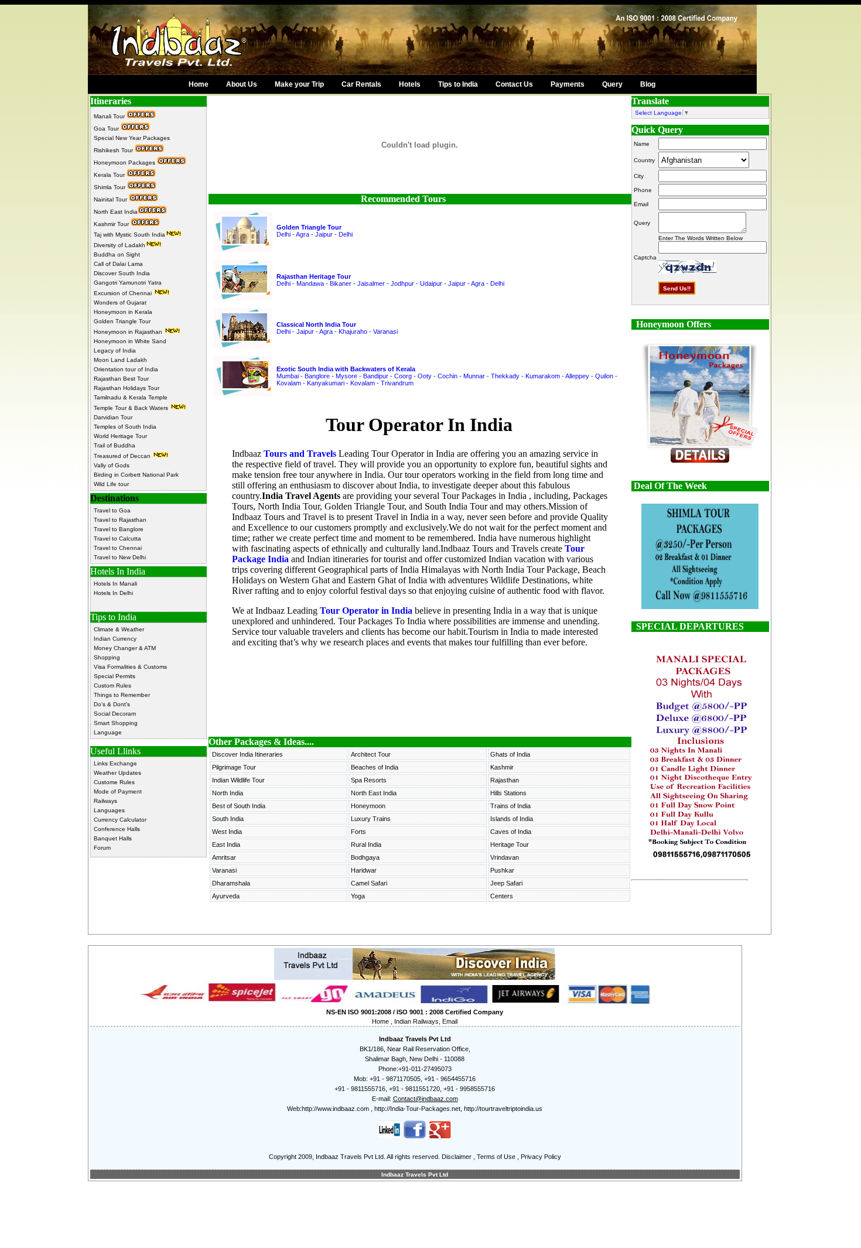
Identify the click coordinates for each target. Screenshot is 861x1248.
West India (227, 831)
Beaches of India (374, 767)
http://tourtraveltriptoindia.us (503, 1108)
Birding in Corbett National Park (136, 474)
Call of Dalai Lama (118, 264)
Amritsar (224, 857)
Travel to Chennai (118, 548)
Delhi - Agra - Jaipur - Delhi (314, 234)
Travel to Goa (112, 510)
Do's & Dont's (112, 704)
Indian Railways (416, 1021)
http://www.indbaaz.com (335, 1108)
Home (199, 84)
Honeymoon (368, 805)
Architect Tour (371, 754)
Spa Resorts (369, 780)
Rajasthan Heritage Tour (313, 276)
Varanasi (224, 870)
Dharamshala (231, 883)
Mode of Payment (118, 791)
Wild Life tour (111, 484)
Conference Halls (117, 829)
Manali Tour (110, 116)
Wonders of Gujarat (120, 302)
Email (449, 1021)
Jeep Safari (506, 883)
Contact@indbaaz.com (425, 1098)
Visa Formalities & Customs (130, 667)
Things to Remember (122, 695)
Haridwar (364, 870)
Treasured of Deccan (123, 456)
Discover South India (122, 273)
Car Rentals (361, 84)
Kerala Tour (110, 175)
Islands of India (511, 818)
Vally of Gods (111, 465)
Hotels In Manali (115, 583)
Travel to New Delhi (120, 557)
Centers (501, 896)
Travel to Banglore (119, 529)
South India (228, 818)
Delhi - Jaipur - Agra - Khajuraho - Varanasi (337, 331)
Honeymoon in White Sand (130, 341)
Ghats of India (510, 754)
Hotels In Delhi (113, 593)
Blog (647, 84)
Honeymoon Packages (125, 162)
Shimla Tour (110, 187)
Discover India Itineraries (247, 754)
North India (227, 792)
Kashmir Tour (112, 224)
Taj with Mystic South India (129, 234)
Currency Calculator (120, 819)
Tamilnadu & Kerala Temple (131, 397)
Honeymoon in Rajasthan (129, 332)
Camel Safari (369, 883)
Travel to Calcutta (117, 538)
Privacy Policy (541, 1156)
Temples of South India (125, 426)
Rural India (366, 844)
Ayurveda (226, 896)
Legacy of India (115, 350)
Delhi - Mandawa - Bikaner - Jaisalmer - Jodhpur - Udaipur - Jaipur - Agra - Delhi (390, 283)
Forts (358, 831)
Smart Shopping (116, 723)
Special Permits (114, 676)
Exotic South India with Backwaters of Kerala (345, 368)
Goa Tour (107, 128)
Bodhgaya (365, 857)
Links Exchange (115, 763)
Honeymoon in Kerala (123, 312)
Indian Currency (115, 638)
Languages (109, 810)
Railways (105, 801)
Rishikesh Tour (114, 150)
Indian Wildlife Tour (238, 780)
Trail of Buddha (114, 445)
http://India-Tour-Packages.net (417, 1108)
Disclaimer (457, 1156)
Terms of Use (496, 1156)
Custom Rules (112, 685)
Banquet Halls (113, 838)
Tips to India (458, 84)
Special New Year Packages (132, 138)
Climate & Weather (119, 629)
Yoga (358, 896)
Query (612, 84)
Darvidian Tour (113, 417)
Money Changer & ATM (125, 648)
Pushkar (502, 870)
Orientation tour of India (126, 369)
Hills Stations (508, 792)
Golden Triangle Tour (122, 321)
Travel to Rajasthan (120, 520)
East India (226, 844)
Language (108, 732)
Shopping (107, 657)
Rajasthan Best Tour (121, 378)
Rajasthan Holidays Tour (126, 388)
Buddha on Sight (117, 254)
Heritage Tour (509, 844)
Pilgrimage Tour (234, 767)
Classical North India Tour (316, 324)
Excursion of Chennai (123, 293)
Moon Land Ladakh (120, 360)
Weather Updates (117, 773)
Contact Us (514, 84)
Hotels (410, 84)
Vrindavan (504, 857)
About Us (241, 84)
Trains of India (510, 805)
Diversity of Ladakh (119, 245)
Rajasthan (504, 780)
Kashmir (502, 767)
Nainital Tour (111, 199)
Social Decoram (115, 713)
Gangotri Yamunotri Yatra (128, 282)
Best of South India (238, 805)
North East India (116, 211)
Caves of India (510, 831)
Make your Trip (299, 84)
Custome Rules (114, 782)
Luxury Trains (371, 818)
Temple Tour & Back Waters (132, 408)
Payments (568, 84)
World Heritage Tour (120, 436)
